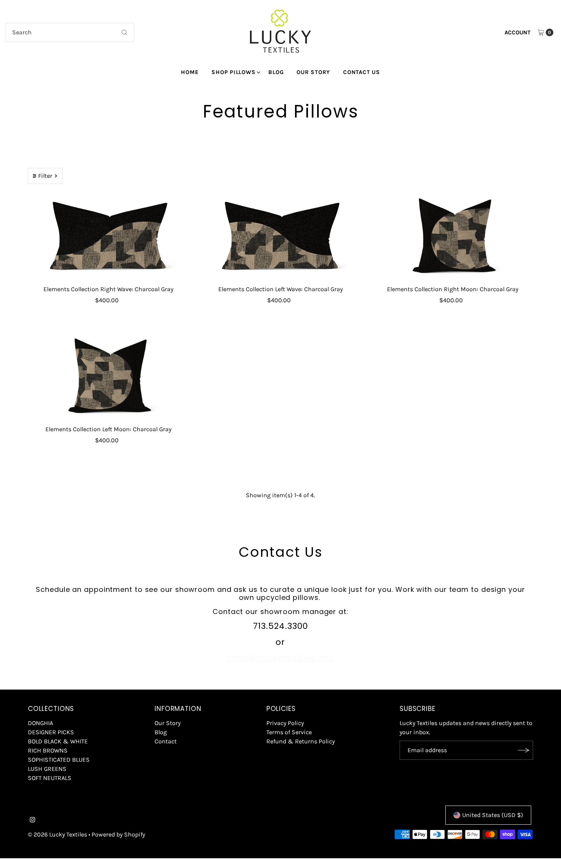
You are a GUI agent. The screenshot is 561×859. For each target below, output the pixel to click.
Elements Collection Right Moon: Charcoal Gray (452, 289)
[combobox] (70, 32)
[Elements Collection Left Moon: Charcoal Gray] (108, 377)
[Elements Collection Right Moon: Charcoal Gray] (452, 237)
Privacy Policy (285, 723)
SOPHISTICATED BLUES (59, 759)
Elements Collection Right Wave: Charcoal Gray (108, 289)
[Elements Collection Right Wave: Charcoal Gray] (108, 237)
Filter (45, 175)
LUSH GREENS (47, 768)
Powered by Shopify (118, 834)
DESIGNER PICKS (51, 732)
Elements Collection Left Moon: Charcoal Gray (108, 429)
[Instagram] (32, 820)
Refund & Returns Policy (300, 741)
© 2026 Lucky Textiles (57, 834)
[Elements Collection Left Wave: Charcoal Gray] (280, 237)
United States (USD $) (492, 815)
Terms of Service (289, 732)
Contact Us (361, 72)
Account (517, 32)
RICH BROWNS (48, 750)
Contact (166, 741)
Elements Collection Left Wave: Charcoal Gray (280, 289)
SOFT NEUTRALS (49, 778)
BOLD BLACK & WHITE (58, 741)
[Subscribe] (523, 750)
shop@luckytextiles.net (280, 658)
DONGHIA (40, 723)
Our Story (313, 72)
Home (189, 72)
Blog (276, 72)
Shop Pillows (233, 72)
